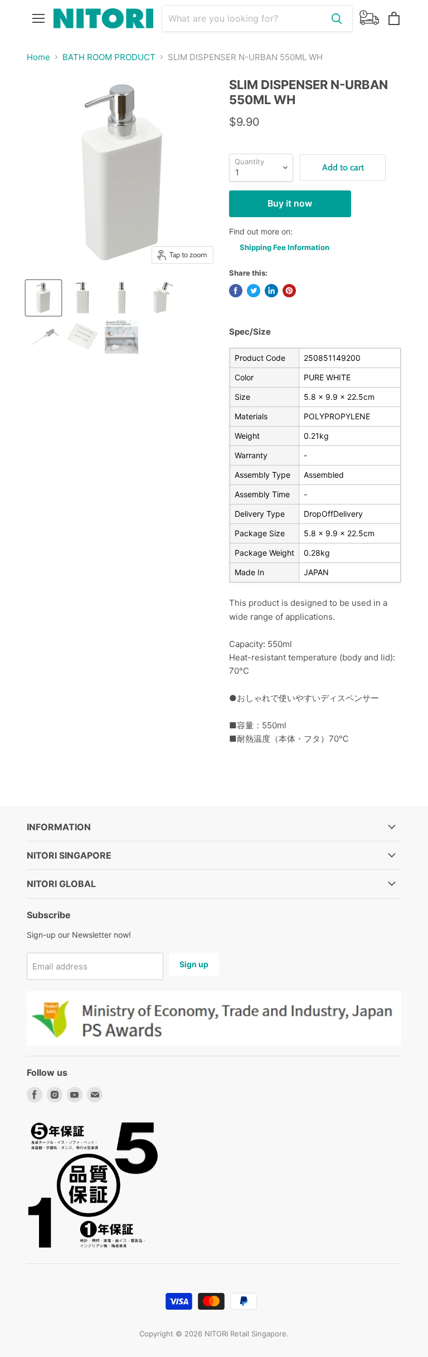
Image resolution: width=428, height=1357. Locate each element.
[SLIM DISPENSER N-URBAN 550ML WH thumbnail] (160, 298)
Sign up (193, 964)
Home (38, 57)
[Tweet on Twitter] (253, 290)
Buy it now (290, 203)
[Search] (337, 18)
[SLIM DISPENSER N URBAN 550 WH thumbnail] (43, 298)
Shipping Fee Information (284, 247)
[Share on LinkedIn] (271, 290)
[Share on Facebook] (235, 290)
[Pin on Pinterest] (289, 290)
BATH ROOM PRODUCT (108, 57)
